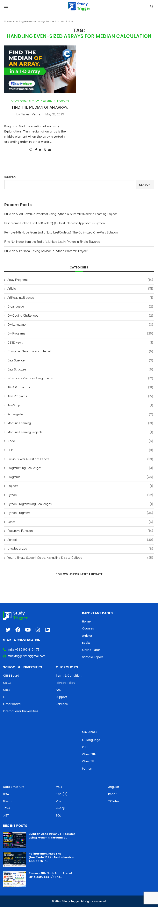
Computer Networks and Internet (80, 351)
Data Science (80, 360)
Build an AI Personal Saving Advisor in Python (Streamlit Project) (46, 251)
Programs (63, 100)
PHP (80, 450)
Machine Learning (80, 423)
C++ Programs (44, 100)
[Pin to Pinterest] (45, 149)
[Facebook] (18, 630)
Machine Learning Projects (80, 432)
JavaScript (80, 405)
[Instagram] (38, 630)
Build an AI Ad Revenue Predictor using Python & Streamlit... (52, 836)
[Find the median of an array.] (40, 69)
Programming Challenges (80, 468)
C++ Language (80, 325)
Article (80, 289)
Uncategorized (80, 549)
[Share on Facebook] (36, 149)
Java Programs (80, 396)
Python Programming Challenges (80, 504)
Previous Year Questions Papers (80, 459)
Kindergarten (80, 414)
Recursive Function (80, 531)
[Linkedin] (47, 630)
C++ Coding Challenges (80, 316)
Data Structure (80, 370)
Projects (80, 486)
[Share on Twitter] (40, 149)
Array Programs (20, 100)
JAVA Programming (80, 387)
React (80, 522)
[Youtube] (28, 630)
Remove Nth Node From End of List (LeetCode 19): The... (50, 875)
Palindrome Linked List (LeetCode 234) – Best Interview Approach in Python (54, 223)
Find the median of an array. (40, 107)
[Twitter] (8, 630)
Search (10, 177)
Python (80, 495)
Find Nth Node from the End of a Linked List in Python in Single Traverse (52, 241)
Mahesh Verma (31, 114)
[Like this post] (30, 149)
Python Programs (80, 513)
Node (80, 441)
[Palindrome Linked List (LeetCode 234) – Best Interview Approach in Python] (14, 860)
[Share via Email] (49, 149)
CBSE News (80, 343)
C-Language (80, 307)
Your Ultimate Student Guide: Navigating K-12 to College (80, 558)
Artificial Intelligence (80, 298)
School (80, 540)
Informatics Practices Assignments (80, 378)
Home (7, 21)
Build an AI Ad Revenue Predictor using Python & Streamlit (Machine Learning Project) (60, 214)
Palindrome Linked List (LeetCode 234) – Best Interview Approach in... (51, 857)
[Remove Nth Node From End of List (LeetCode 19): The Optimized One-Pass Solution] (14, 879)
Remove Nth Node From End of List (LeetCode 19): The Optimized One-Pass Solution (61, 232)
